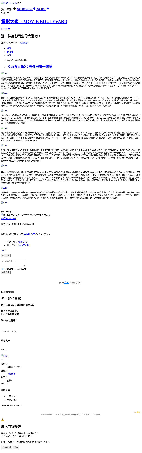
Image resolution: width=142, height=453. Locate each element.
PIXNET (50, 415)
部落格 (10, 52)
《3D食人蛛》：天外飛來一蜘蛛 (29, 67)
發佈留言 (5, 272)
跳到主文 (5, 29)
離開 (16, 447)
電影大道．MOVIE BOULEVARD (34, 21)
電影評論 (22, 242)
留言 (33, 234)
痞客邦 (27, 234)
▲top (3, 250)
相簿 (9, 48)
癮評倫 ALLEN (8, 218)
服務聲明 (97, 415)
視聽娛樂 (23, 43)
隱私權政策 (86, 415)
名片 (9, 55)
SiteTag (137, 411)
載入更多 (5, 256)
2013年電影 (23, 245)
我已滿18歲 (6, 447)
